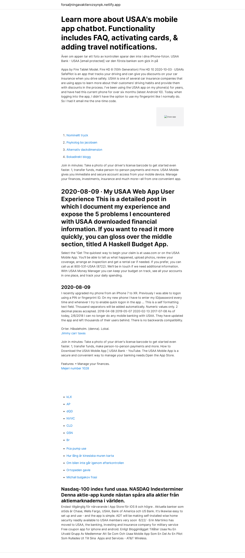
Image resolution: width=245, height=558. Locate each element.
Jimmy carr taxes (73, 333)
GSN (69, 433)
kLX (69, 397)
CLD (69, 425)
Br (68, 440)
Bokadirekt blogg (78, 157)
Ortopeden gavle (78, 470)
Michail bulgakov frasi (81, 477)
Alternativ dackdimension (84, 149)
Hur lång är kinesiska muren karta (90, 455)
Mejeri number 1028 (75, 368)
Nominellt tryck (77, 135)
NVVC (70, 418)
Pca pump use (76, 448)
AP (68, 404)
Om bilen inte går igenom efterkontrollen (95, 463)
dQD (69, 411)
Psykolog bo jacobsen (81, 142)
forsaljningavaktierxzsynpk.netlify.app (90, 4)
